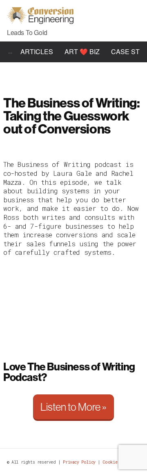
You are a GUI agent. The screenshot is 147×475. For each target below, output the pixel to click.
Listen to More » (73, 407)
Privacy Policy (79, 462)
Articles (36, 51)
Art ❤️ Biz (82, 51)
